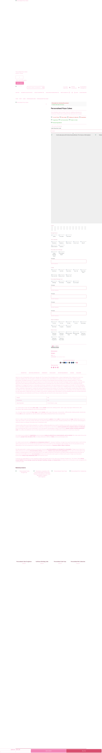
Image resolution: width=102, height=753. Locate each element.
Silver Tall (76, 271)
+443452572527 (74, 88)
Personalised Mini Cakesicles (78, 561)
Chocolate (61, 236)
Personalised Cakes (61, 356)
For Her (61, 323)
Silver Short (68, 271)
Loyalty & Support (38, 92)
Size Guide (64, 117)
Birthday (54, 282)
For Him (54, 323)
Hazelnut (61, 246)
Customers (65, 88)
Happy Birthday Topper (54, 255)
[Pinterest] (55, 367)
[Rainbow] (55, 230)
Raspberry (61, 243)
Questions (83, 117)
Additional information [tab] (34, 372)
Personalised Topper (61, 254)
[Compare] (72, 92)
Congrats (69, 282)
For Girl (76, 323)
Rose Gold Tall (54, 276)
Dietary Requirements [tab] (63, 372)
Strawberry (54, 243)
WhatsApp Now (83, 88)
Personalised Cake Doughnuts (24, 561)
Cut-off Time (56, 117)
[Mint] (52, 230)
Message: (53, 258)
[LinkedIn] (57, 367)
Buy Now (84, 750)
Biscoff (83, 243)
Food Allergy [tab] (53, 372)
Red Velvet (68, 236)
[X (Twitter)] (53, 367)
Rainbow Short (61, 276)
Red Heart (54, 326)
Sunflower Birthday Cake (42, 561)
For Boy (68, 323)
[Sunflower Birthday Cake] (42, 514)
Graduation (68, 326)
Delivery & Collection (26, 92)
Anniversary (61, 282)
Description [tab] (23, 372)
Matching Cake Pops (69, 334)
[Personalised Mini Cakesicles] (78, 514)
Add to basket (20, 83)
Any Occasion (76, 282)
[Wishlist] (69, 92)
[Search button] (43, 87)
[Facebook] (51, 367)
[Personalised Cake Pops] (60, 514)
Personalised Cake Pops (60, 561)
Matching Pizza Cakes (61, 339)
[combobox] (34, 87)
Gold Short (54, 271)
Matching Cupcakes (54, 334)
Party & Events (64, 92)
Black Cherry (68, 243)
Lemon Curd (76, 243)
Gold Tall (61, 271)
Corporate (65, 86)
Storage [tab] (72, 372)
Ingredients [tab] (44, 372)
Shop (17, 92)
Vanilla (54, 236)
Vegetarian (55, 120)
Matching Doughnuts (83, 334)
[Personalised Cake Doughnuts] (24, 514)
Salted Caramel (54, 246)
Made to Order (74, 120)
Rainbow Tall (68, 276)
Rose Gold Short (83, 271)
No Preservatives (64, 120)
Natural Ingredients (57, 122)
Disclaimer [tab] (78, 372)
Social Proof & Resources (51, 92)
